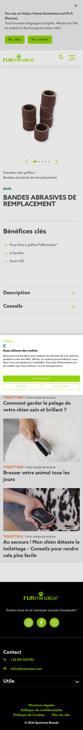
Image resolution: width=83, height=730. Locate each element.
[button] (10, 341)
